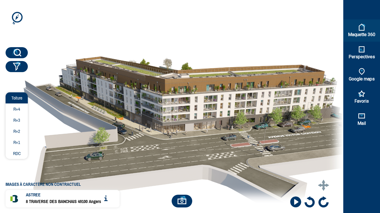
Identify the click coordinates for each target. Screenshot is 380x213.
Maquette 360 (361, 34)
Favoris (361, 101)
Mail (361, 123)
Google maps (362, 79)
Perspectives (362, 56)
